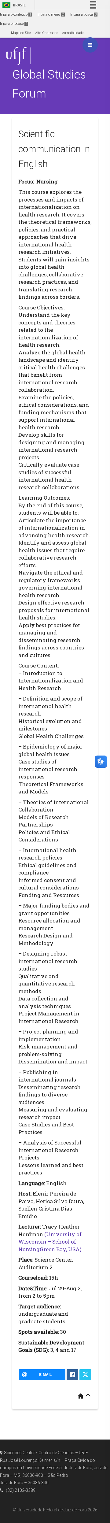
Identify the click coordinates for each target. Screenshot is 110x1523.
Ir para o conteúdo (15, 15)
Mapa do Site (21, 33)
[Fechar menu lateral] (90, 45)
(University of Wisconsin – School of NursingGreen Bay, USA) (50, 1242)
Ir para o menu (51, 15)
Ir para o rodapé (13, 24)
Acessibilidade (72, 33)
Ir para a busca (83, 15)
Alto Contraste (46, 33)
